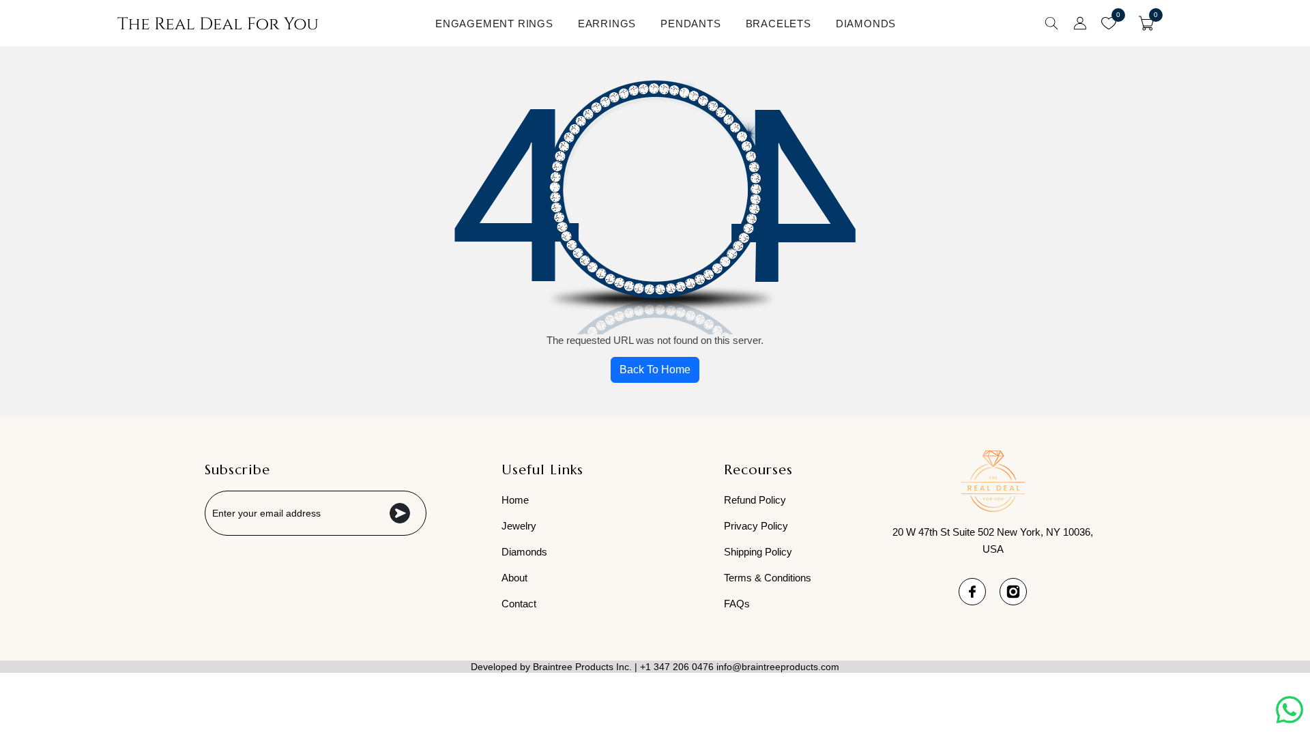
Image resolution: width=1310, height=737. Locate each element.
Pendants (690, 23)
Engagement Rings (494, 23)
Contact (518, 603)
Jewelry (518, 526)
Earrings (607, 23)
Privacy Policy (756, 526)
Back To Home (655, 369)
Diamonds (866, 23)
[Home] (217, 23)
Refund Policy (755, 500)
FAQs (737, 603)
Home (515, 500)
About (514, 577)
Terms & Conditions (767, 577)
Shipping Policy (758, 552)
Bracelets (778, 23)
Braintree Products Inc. (582, 666)
